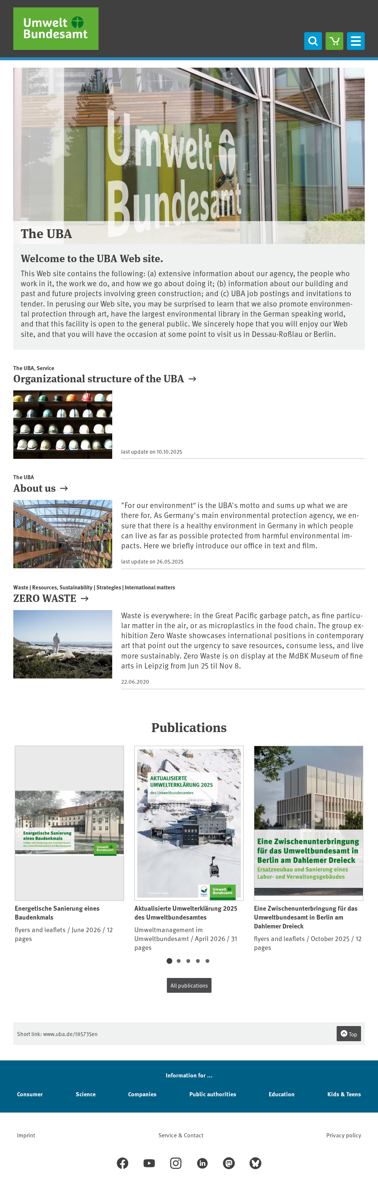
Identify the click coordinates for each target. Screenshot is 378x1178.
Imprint (26, 1135)
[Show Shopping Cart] (334, 41)
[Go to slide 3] (188, 961)
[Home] (56, 28)
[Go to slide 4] (198, 961)
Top (352, 1034)
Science (86, 1094)
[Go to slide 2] (178, 961)
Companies (142, 1094)
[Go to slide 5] (207, 961)
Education (282, 1094)
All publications (189, 985)
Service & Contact (180, 1135)
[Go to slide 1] (169, 961)
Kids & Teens (344, 1094)
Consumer (30, 1094)
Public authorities (212, 1094)
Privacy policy (343, 1135)
